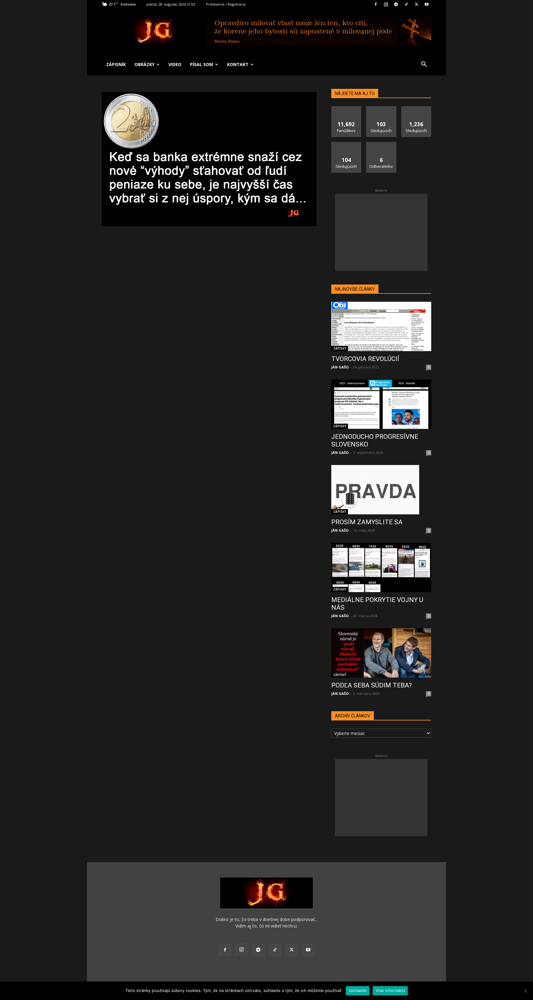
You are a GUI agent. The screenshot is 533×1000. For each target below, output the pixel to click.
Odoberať (381, 144)
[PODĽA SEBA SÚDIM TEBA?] (381, 653)
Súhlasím (357, 990)
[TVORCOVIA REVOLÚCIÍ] (381, 326)
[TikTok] (406, 4)
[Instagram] (385, 4)
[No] (525, 991)
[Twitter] (416, 4)
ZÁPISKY (339, 348)
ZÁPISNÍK (116, 64)
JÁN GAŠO (340, 367)
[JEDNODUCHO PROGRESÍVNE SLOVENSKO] (381, 404)
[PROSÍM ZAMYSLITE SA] (381, 489)
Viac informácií (390, 990)
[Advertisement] (381, 232)
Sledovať (381, 108)
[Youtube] (426, 4)
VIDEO (174, 64)
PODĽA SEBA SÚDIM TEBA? (371, 685)
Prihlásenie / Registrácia (226, 4)
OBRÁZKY (144, 64)
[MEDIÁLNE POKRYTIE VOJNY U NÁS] (381, 567)
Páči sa (346, 108)
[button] (423, 65)
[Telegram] (396, 4)
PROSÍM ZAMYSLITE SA (367, 522)
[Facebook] (375, 4)
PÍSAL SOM (201, 64)
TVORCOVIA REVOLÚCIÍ (365, 359)
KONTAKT (238, 64)
